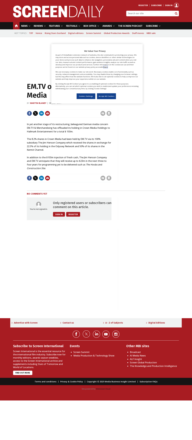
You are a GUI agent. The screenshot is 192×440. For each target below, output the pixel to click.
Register (143, 5)
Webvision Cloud (103, 389)
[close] (111, 107)
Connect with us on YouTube (105, 334)
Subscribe (156, 5)
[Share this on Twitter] (35, 113)
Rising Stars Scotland (55, 33)
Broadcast (135, 352)
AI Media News (138, 355)
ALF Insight (136, 359)
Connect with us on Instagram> (115, 334)
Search (176, 13)
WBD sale (151, 33)
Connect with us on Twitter (86, 334)
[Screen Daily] (58, 16)
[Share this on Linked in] (41, 113)
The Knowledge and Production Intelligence (153, 366)
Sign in (168, 5)
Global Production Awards (116, 33)
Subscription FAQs (148, 381)
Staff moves (138, 33)
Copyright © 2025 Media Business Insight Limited (111, 381)
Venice (39, 33)
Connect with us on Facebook (76, 334)
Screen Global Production (143, 362)
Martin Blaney (38, 103)
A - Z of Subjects (114, 322)
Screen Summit (93, 33)
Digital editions (75, 33)
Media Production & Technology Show (93, 355)
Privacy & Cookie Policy (71, 381)
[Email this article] (47, 113)
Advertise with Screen (26, 322)
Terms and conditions (45, 381)
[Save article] (108, 113)
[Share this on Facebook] (29, 113)
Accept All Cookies (106, 96)
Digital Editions (156, 322)
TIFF (31, 33)
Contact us (68, 322)
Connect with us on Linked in (96, 334)
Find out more (22, 373)
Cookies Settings (86, 96)
